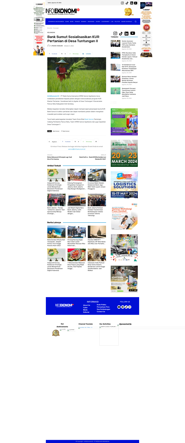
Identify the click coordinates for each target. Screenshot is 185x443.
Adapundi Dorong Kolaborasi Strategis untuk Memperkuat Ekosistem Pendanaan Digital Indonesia (55, 187)
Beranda (49, 28)
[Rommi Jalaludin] (48, 46)
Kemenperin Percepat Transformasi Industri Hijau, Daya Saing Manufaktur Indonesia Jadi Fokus (129, 92)
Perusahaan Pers (103, 307)
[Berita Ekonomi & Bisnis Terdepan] (62, 11)
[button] (135, 21)
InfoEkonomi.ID (53, 96)
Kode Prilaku (101, 304)
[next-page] (115, 102)
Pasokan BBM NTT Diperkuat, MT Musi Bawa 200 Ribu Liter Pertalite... (97, 241)
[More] (96, 140)
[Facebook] (80, 378)
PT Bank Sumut (65, 131)
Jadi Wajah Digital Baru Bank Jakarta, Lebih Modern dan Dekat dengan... (76, 210)
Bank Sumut (89, 119)
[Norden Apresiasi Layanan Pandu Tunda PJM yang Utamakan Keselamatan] (115, 43)
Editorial (86, 312)
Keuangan (56, 28)
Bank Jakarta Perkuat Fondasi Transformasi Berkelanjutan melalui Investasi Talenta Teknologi (95, 211)
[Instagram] (85, 378)
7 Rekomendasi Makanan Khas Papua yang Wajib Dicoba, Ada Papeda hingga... (76, 265)
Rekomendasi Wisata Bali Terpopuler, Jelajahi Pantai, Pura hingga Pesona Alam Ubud (56, 242)
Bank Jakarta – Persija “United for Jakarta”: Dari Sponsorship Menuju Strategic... (56, 210)
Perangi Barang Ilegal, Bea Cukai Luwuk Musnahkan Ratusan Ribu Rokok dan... (76, 242)
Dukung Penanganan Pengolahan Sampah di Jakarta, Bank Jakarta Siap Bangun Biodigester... (77, 186)
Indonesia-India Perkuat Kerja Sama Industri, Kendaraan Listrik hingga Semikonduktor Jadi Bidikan (96, 266)
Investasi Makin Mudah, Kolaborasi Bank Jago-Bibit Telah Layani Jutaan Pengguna (96, 186)
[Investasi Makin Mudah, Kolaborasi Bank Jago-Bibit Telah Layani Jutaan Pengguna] (97, 175)
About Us (86, 305)
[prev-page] (112, 102)
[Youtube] (91, 378)
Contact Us (101, 311)
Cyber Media (85, 308)
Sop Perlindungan (103, 309)
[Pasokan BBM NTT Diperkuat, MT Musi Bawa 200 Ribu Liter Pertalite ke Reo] (97, 232)
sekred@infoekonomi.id (76, 149)
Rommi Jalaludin (57, 45)
